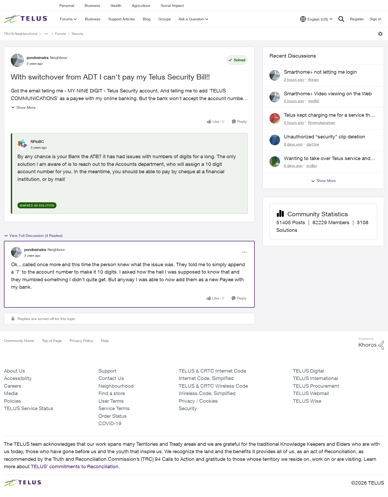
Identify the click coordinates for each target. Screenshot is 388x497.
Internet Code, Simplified (206, 378)
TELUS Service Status (28, 408)
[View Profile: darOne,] (274, 140)
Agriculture (141, 5)
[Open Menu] (380, 33)
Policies (12, 401)
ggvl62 (313, 101)
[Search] (341, 19)
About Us (14, 371)
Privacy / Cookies (198, 401)
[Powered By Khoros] (371, 344)
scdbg (311, 165)
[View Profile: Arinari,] (274, 75)
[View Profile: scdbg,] (274, 161)
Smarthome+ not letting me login (320, 72)
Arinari (313, 79)
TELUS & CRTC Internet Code (212, 371)
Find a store (111, 393)
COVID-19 (109, 423)
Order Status (112, 416)
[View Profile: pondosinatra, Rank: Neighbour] (17, 60)
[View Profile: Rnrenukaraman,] (274, 118)
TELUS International (315, 378)
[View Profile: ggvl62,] (274, 97)
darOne (312, 144)
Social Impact (172, 5)
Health (116, 5)
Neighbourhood (116, 386)
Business (92, 5)
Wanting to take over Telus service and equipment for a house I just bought (327, 158)
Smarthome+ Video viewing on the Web (328, 93)
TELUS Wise (307, 401)
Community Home (19, 340)
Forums (60, 34)
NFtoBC (37, 141)
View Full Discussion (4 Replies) (36, 235)
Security (77, 34)
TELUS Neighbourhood (20, 34)
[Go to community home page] (26, 19)
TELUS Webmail (311, 393)
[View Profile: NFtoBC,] (22, 144)
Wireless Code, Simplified (207, 393)
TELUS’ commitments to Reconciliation (75, 466)
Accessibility (18, 378)
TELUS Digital (308, 371)
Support (107, 371)
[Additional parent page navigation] (46, 33)
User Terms (111, 401)
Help (105, 340)
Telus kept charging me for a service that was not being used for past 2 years (329, 115)
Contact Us (111, 378)
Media (11, 393)
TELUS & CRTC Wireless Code (213, 386)
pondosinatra (38, 57)
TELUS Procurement (316, 386)
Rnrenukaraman (321, 122)
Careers (12, 386)
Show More (26, 107)
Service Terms (114, 408)
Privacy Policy (81, 340)
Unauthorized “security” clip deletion (324, 136)
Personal (66, 5)
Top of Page (52, 340)
